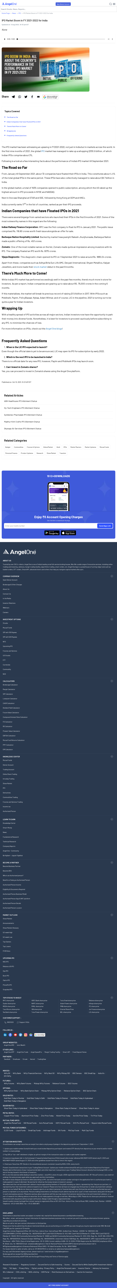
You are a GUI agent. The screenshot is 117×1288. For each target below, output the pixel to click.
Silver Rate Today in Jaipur (89, 1108)
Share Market (51, 453)
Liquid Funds (21, 1130)
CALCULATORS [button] (9, 681)
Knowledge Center (9, 823)
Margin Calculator (9, 689)
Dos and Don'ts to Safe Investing (50, 1265)
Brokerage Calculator (10, 685)
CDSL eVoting (21, 1272)
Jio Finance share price (97, 1009)
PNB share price (65, 1006)
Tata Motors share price (11, 1009)
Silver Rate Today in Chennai (66, 1108)
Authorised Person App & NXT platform (16, 899)
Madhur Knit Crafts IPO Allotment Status (22, 421)
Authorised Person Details (12, 903)
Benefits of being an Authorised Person (16, 880)
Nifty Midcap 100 (63, 1073)
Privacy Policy (44, 1256)
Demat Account (8, 765)
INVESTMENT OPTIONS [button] (12, 619)
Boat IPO (6, 976)
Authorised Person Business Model (15, 894)
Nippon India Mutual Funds (102, 1123)
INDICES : (6, 1071)
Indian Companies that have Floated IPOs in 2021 (24, 122)
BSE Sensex (77, 1073)
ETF (4, 660)
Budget (7, 447)
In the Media (7, 598)
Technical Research (9, 841)
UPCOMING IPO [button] (8, 958)
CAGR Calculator (9, 703)
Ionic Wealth (21, 1045)
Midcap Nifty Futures (42, 1083)
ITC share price (94, 1006)
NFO (4, 642)
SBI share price (37, 1009)
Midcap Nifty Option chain (51, 1091)
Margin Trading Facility (52, 1052)
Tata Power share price (40, 1012)
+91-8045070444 (41, 1249)
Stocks (5, 623)
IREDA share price (9, 1006)
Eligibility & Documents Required (14, 889)
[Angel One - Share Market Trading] (9, 4)
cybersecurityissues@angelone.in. (68, 1249)
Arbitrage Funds (49, 1130)
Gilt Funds (62, 1130)
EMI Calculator (8, 749)
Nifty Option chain (11, 1091)
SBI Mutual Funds (30, 1123)
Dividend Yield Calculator (11, 708)
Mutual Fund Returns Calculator (14, 740)
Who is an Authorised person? (13, 875)
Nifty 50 (7, 1073)
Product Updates (27, 453)
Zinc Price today (47, 1116)
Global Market (48, 447)
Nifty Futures (9, 1083)
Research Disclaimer (11, 1265)
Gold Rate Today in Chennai (58, 1098)
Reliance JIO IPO (8, 966)
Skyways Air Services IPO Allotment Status (22, 428)
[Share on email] (38, 96)
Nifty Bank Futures (24, 1083)
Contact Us (7, 594)
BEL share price (65, 1012)
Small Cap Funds (34, 1130)
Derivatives (7, 793)
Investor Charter (84, 1268)
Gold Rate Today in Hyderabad (81, 1098)
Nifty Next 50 (49, 1073)
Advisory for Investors (101, 1268)
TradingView (41, 1059)
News (5, 832)
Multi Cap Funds (88, 1130)
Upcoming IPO (8, 646)
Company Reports (9, 846)
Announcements (8, 923)
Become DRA (7, 871)
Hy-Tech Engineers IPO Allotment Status (22, 408)
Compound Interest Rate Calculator (15, 717)
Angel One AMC (9, 1045)
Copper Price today (11, 1116)
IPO (43, 151)
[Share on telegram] (13, 96)
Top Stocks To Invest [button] (12, 998)
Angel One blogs (54, 328)
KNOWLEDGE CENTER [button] (11, 757)
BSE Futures (72, 1083)
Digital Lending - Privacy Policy (43, 1268)
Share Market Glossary (11, 928)
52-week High (7, 932)
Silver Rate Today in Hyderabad (15, 1108)
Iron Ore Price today (80, 1116)
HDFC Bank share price (39, 1000)
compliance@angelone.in (36, 1244)
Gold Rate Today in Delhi (36, 1098)
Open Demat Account (63, 4)
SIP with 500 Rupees (10, 637)
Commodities (18, 447)
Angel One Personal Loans (66, 1268)
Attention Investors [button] (12, 1141)
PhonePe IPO (7, 985)
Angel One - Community (11, 851)
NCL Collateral (8, 1272)
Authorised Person (9, 811)
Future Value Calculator (11, 712)
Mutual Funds (104, 447)
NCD (4, 674)
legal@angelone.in (62, 1251)
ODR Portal (45, 1272)
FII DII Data (6, 951)
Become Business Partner (11, 866)
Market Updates (90, 447)
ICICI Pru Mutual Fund (81, 1123)
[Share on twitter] (26, 96)
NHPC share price (38, 1003)
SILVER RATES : (9, 1106)
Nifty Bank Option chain (30, 1091)
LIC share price (94, 1012)
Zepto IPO (6, 980)
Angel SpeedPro (36, 1052)
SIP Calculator (8, 694)
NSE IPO (6, 962)
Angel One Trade (22, 1052)
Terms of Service (58, 1256)
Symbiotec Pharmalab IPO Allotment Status (23, 415)
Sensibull (7, 1059)
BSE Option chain (89, 1091)
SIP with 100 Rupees (10, 632)
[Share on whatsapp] (19, 96)
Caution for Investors (84, 1272)
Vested (32, 1059)
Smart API (66, 1052)
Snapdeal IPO (7, 989)
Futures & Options (33, 447)
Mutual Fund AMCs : (11, 1120)
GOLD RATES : (8, 1095)
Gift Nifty (7, 1076)
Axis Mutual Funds (46, 1123)
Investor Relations (9, 603)
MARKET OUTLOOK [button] (10, 915)
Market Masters (75, 447)
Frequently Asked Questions (17, 135)
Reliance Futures (58, 1083)
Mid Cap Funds (73, 1130)
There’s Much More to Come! (16, 126)
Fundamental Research (11, 837)
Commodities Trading (10, 797)
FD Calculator (7, 722)
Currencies (6, 665)
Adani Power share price (68, 1003)
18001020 (10, 1022)
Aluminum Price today (29, 1116)
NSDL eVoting (33, 1272)
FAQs (5, 1268)
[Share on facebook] (32, 96)
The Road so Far (12, 117)
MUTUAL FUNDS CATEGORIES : (15, 1128)
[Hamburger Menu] (114, 4)
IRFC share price (8, 1000)
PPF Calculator (8, 745)
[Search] (110, 4)
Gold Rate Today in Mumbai (14, 1098)
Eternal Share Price (67, 1009)
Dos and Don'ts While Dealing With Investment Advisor (92, 1265)
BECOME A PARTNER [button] (11, 863)
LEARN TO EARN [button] (9, 819)
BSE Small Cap (89, 1073)
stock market (40, 266)
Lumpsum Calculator (10, 699)
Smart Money (7, 828)
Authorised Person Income (12, 885)
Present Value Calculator (11, 731)
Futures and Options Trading (13, 802)
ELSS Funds (8, 1130)
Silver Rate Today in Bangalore (41, 1108)
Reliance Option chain (72, 1091)
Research (40, 453)
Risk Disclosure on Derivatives (63, 1272)
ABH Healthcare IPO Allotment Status (20, 401)
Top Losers (7, 946)
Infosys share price (95, 1003)
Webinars (6, 608)
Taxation (63, 453)
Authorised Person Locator (12, 908)
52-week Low (7, 937)
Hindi (58, 447)
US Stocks (6, 655)
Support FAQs (24, 1022)
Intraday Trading (8, 779)
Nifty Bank (17, 1073)
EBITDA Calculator (9, 736)
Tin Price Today (96, 1116)
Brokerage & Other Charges (12, 585)
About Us (6, 589)
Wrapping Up (11, 131)
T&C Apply (13, 1268)
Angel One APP (9, 1052)
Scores (67, 1265)
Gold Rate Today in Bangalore (15, 1101)
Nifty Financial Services (33, 1073)
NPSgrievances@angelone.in (13, 1246)
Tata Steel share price (68, 1000)
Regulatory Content (28, 1265)
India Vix (101, 1073)
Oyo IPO (5, 971)
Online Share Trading (10, 774)
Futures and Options (10, 651)
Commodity (7, 669)
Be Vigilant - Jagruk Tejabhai (13, 855)
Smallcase (16, 1059)
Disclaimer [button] (8, 1213)
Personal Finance (11, 453)
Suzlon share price (9, 1003)
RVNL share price (37, 1006)
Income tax (7, 806)
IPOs (65, 447)
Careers (5, 612)
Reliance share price (96, 1000)
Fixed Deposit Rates (79, 1052)
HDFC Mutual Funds (63, 1123)
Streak (25, 1059)
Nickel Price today (63, 1116)
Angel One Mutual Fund (12, 1123)
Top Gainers (7, 942)
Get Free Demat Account (58, 1285)
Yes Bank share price (10, 1012)
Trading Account (8, 769)
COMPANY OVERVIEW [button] (11, 576)
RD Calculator (7, 726)
